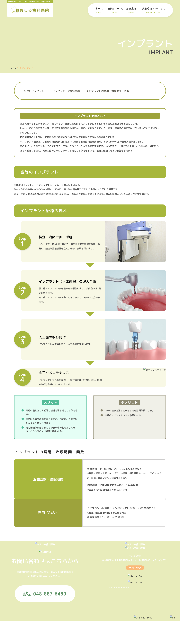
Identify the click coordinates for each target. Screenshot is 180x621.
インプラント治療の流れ (66, 91)
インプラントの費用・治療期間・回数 (107, 91)
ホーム (99, 10)
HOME (12, 67)
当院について (115, 10)
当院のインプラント (35, 91)
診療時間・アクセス (153, 10)
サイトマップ (135, 567)
